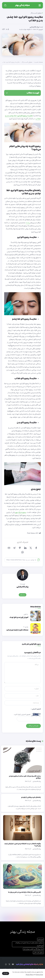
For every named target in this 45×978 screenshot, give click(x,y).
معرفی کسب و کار (27, 62)
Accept (6, 973)
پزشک (28, 222)
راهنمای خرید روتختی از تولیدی (31, 797)
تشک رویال (40, 949)
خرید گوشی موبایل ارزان (29, 949)
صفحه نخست (38, 62)
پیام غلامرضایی (34, 27)
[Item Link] (22, 760)
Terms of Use (39, 975)
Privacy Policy (29, 975)
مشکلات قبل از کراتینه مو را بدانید (17, 630)
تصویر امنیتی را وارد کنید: (22, 714)
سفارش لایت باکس (38, 953)
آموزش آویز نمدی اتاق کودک (19, 617)
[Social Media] (13, 964)
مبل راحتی (40, 939)
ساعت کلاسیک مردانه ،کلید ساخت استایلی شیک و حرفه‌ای (25, 777)
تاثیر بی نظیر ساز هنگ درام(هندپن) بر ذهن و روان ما (24, 892)
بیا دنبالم (22, 595)
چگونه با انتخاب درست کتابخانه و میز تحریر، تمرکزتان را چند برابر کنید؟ (22, 845)
